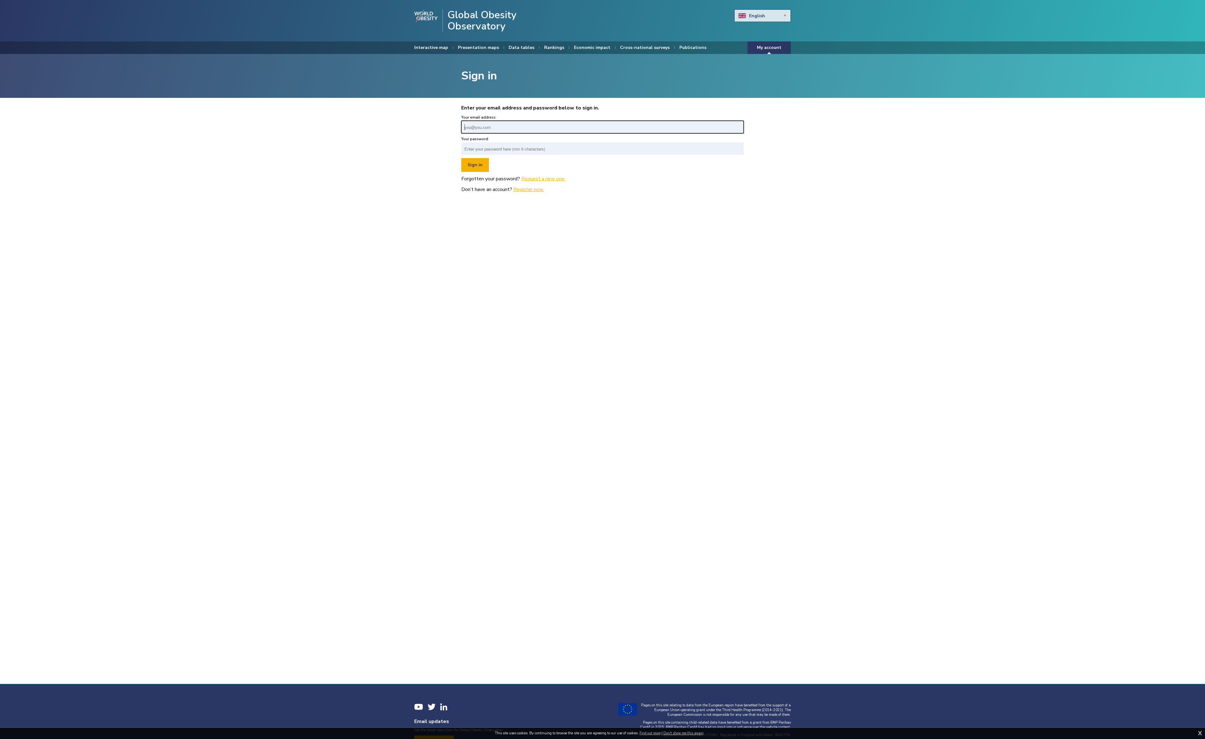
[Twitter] (432, 707)
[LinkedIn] (443, 707)
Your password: (475, 138)
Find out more (650, 733)
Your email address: (478, 117)
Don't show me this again (683, 733)
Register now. (528, 189)
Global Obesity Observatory (482, 20)
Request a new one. (543, 178)
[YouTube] (418, 707)
